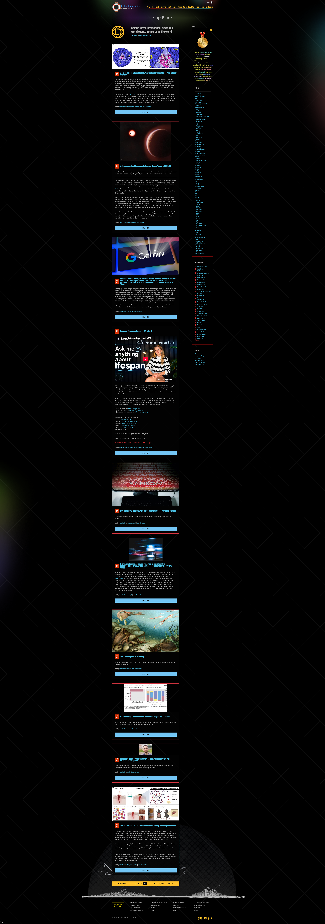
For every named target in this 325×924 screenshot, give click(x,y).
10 (135, 883)
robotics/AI (130, 311)
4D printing (198, 95)
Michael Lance (201, 329)
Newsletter (191, 7)
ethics (196, 181)
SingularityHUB (199, 364)
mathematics (199, 248)
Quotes (197, 7)
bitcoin (205, 59)
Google (194, 65)
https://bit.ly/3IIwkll (141, 413)
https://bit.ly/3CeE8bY (127, 427)
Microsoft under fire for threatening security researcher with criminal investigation (145, 760)
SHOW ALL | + (197, 341)
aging (196, 52)
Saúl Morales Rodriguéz (201, 270)
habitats (197, 215)
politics (197, 74)
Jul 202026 (117, 73)
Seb (198, 327)
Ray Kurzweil (198, 100)
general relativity (200, 199)
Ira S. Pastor (201, 336)
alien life (197, 111)
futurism (210, 63)
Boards (157, 7)
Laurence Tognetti (123, 222)
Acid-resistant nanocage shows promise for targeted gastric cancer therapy (148, 74)
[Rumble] (212, 918)
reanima (201, 74)
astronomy (198, 118)
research (204, 76)
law (196, 236)
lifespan (196, 72)
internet (197, 232)
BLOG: (152, 905)
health (198, 65)
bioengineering (199, 127)
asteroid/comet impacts (202, 116)
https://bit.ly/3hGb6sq (136, 411)
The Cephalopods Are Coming (132, 656)
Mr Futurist (198, 358)
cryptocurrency (204, 61)
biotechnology (198, 59)
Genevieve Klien (202, 267)
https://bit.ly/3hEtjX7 (128, 425)
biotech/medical (130, 107)
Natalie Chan (122, 865)
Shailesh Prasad (202, 280)
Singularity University (201, 104)
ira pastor (198, 70)
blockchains (198, 137)
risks (207, 76)
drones (197, 164)
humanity (211, 65)
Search (211, 30)
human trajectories (200, 225)
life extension (141, 448)
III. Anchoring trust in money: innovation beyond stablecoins (145, 716)
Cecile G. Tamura (122, 311)
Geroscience (198, 354)
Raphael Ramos (202, 316)
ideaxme (195, 67)
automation (198, 121)
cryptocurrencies (200, 153)
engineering (198, 176)
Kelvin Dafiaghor (202, 287)
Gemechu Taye (201, 284)
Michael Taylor (122, 107)
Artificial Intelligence (200, 54)
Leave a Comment (147, 107)
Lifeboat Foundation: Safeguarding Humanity (126, 7)
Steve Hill (200, 322)
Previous (123, 883)
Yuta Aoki (200, 306)
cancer (200, 61)
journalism (198, 234)
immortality (201, 68)
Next (169, 883)
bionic (196, 130)
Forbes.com (119, 578)
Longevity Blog (199, 356)
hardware (197, 218)
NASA (207, 72)
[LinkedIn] (205, 918)
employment (198, 171)
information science (201, 229)
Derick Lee (200, 309)
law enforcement (200, 238)
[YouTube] (208, 918)
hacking (197, 216)
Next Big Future (199, 360)
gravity (197, 213)
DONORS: (174, 905)
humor (197, 227)
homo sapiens (199, 224)
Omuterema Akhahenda (200, 299)
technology (207, 79)
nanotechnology (138, 107)
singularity (210, 76)
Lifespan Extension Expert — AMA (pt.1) (136, 331)
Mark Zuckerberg (200, 107)
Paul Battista (122, 448)
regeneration (198, 76)
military (135, 865)
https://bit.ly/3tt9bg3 (129, 423)
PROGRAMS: (196, 908)
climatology (198, 142)
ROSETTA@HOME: (133, 910)
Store (202, 7)
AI (198, 52)
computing (198, 146)
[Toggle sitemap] (208, 2)
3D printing (198, 93)
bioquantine (207, 54)
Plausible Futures (200, 362)
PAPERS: (153, 910)
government (198, 211)
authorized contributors (145, 35)
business (197, 139)
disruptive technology (201, 160)
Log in (135, 35)
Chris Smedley (201, 339)
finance (134, 729)
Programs (163, 7)
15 (151, 883)
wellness (207, 81)
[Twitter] (201, 918)
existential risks (130, 669)
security (128, 772)
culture (209, 61)
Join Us (185, 7)
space (134, 222)
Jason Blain (200, 332)
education (198, 167)
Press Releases (209, 7)
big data (197, 125)
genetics (197, 201)
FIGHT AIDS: (132, 908)
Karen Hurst (200, 289)
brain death (196, 61)
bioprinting (198, 132)
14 (148, 883)
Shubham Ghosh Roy (203, 273)
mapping (197, 245)
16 (155, 883)
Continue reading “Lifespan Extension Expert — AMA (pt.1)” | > (133, 443)
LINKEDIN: (175, 903)
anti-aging (208, 52)
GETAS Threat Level (117, 906)
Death (211, 61)
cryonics (136, 448)
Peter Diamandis (200, 97)
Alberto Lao (200, 311)
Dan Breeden (201, 277)
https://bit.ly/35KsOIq (135, 409)
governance (198, 209)
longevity (202, 72)
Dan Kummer (201, 295)
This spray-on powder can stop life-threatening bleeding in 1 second (148, 825)
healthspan (205, 65)
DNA (196, 98)
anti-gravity (198, 112)
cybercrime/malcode (131, 523)
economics (129, 729)
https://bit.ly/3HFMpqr (129, 421)
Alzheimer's (202, 52)
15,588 (161, 883)
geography (198, 204)
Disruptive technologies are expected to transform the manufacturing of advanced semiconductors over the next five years (146, 566)
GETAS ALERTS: (197, 903)
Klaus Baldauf (201, 302)
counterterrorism (200, 149)
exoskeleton (198, 188)
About (148, 7)
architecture (198, 114)
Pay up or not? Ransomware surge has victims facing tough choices (148, 511)
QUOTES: (196, 910)
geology (197, 206)
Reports (169, 7)
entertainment (199, 178)
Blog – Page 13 (162, 18)
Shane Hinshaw (202, 313)
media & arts (198, 250)
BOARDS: (196, 905)
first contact (198, 192)
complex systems (200, 144)
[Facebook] (198, 918)
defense (197, 158)
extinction (203, 63)
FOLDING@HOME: (176, 908)
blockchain (209, 59)
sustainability (201, 78)
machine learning (200, 243)
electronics (198, 169)
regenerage (206, 74)
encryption (198, 172)
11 (138, 883)
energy (197, 174)
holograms (198, 222)
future (206, 63)
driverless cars (199, 162)
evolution (130, 222)
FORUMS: (174, 910)
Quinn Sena (200, 275)
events (197, 183)
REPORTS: (153, 908)
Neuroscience (211, 72)
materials (197, 246)
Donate (180, 7)
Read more (145, 112)
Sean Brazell (201, 320)
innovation (198, 231)
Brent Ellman (201, 325)
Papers (174, 7)
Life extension (206, 70)
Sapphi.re (138, 918)
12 (141, 883)
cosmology (198, 148)
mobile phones (199, 253)
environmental (199, 179)
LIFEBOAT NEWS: (154, 903)
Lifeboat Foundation (122, 918)
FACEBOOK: (132, 903)
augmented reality (200, 120)
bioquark (200, 57)
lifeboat (197, 239)
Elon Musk (198, 102)
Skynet (197, 105)
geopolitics (198, 208)
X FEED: (131, 905)
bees (196, 123)
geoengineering (199, 202)
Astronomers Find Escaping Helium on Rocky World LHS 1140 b (145, 166)
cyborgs (197, 157)
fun (196, 195)
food (196, 194)
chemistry (198, 141)
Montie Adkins (201, 334)
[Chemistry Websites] (202, 40)
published (132, 94)
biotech (207, 57)
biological (198, 128)
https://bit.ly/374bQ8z (127, 419)
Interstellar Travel (208, 67)
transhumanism (200, 81)
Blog (153, 7)
